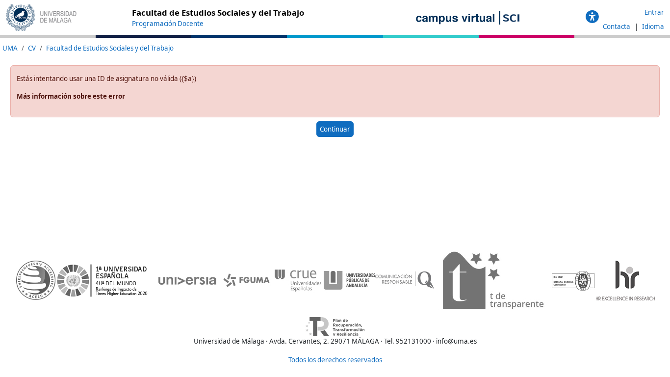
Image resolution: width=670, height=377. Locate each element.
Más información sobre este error (71, 96)
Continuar (335, 129)
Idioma (653, 26)
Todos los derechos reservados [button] (335, 359)
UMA (10, 48)
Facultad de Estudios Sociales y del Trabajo (110, 48)
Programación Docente (168, 23)
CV (32, 48)
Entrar (654, 12)
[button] (592, 17)
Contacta (617, 26)
